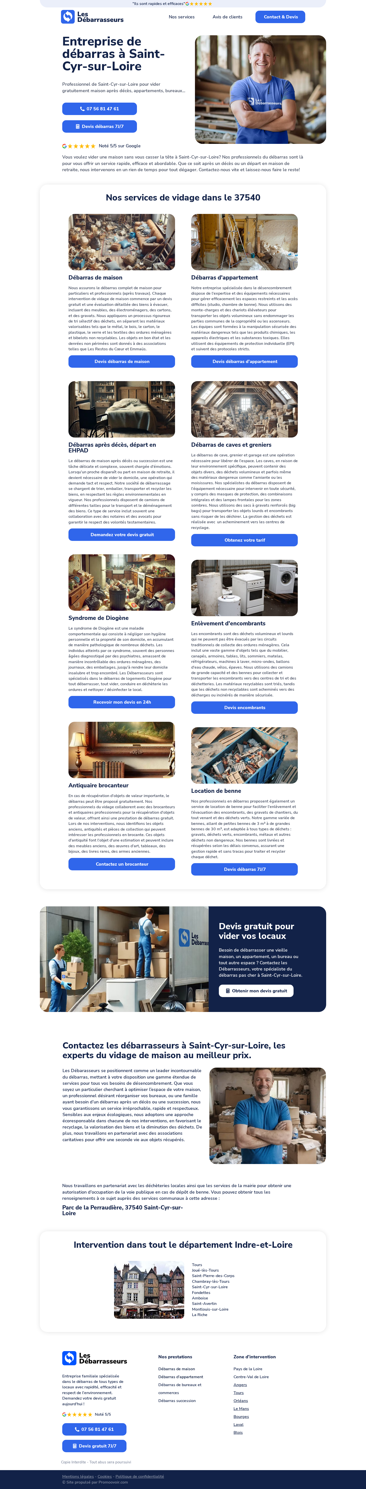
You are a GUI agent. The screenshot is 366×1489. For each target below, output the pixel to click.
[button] (353, 1448)
